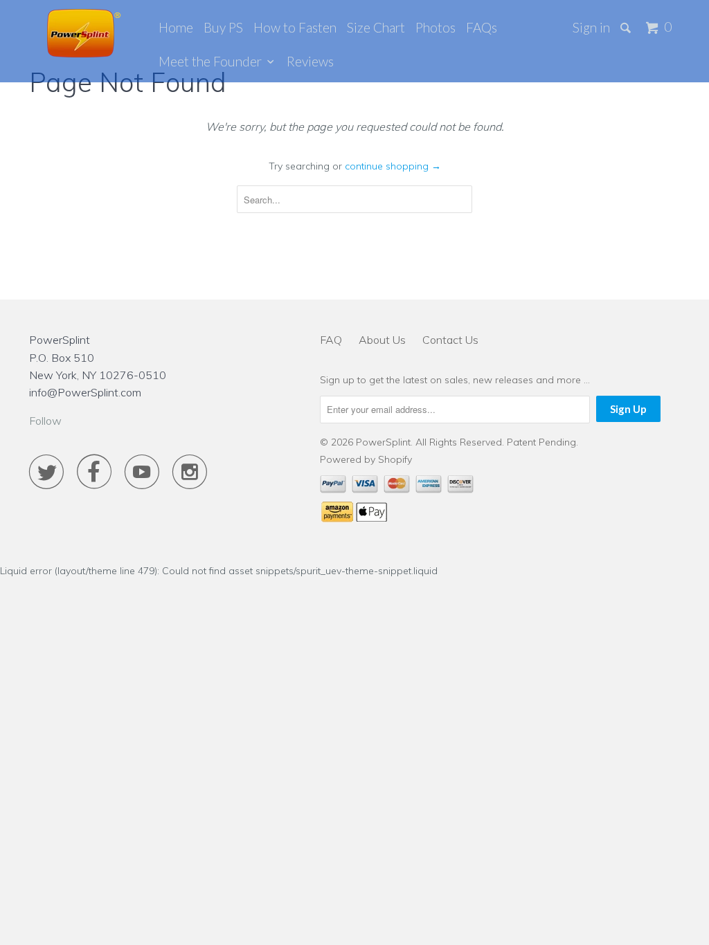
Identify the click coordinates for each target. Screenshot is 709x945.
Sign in (591, 27)
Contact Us (450, 340)
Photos (435, 27)
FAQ (331, 340)
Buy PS (223, 27)
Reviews (310, 61)
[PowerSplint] (84, 33)
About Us (382, 340)
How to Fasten (294, 27)
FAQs (481, 27)
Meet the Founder (213, 61)
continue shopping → (393, 166)
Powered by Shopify (366, 459)
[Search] (627, 28)
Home (176, 27)
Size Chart (376, 27)
